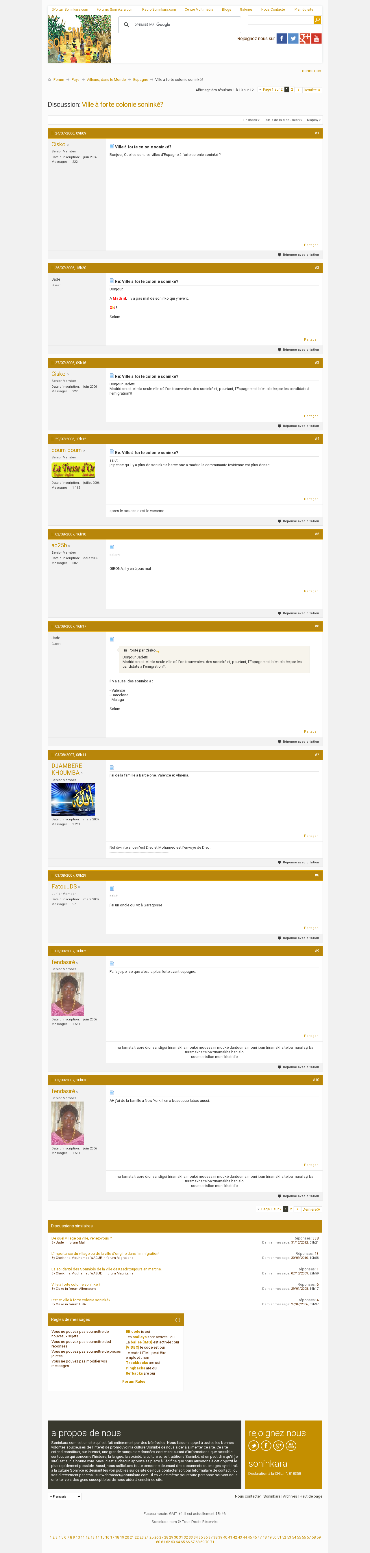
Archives (290, 1496)
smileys (140, 1337)
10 (78, 1537)
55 (299, 1537)
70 (207, 1542)
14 (97, 1537)
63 (173, 1542)
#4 (317, 438)
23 (142, 1537)
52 (284, 1537)
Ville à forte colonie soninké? (122, 104)
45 (250, 1537)
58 (314, 1537)
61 (163, 1542)
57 (309, 1537)
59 (319, 1537)
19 (122, 1537)
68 (197, 1542)
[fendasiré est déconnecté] (67, 994)
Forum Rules (133, 1381)
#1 (317, 133)
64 (178, 1542)
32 (186, 1537)
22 (137, 1537)
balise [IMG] (141, 1342)
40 (225, 1537)
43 (240, 1537)
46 (255, 1537)
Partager (311, 245)
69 (202, 1542)
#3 (317, 362)
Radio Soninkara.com (159, 10)
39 (220, 1537)
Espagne (140, 79)
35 (201, 1537)
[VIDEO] (132, 1347)
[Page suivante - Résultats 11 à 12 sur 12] (298, 90)
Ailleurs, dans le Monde (106, 79)
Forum (58, 79)
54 (294, 1537)
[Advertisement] (217, 58)
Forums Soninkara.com (115, 10)
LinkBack (250, 120)
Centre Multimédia (199, 10)
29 (171, 1537)
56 (304, 1537)
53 (289, 1537)
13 (92, 1537)
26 (156, 1537)
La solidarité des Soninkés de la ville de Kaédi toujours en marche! (106, 1269)
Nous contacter (248, 1496)
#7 (317, 754)
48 (264, 1537)
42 (235, 1537)
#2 (317, 267)
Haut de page (311, 1496)
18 (117, 1537)
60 (158, 1542)
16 (107, 1537)
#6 (317, 626)
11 (83, 1537)
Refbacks (134, 1373)
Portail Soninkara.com (70, 10)
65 (183, 1542)
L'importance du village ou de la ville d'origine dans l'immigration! (105, 1253)
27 (161, 1537)
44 (245, 1537)
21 (132, 1537)
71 (212, 1542)
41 (230, 1537)
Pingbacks (135, 1368)
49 (269, 1537)
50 (274, 1537)
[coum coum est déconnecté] (73, 469)
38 (215, 1537)
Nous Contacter (273, 10)
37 (210, 1537)
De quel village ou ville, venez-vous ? (81, 1238)
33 (191, 1537)
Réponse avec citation (301, 255)
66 (188, 1542)
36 (206, 1537)
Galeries (246, 10)
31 (181, 1537)
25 (151, 1537)
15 (102, 1537)
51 (279, 1537)
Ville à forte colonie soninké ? (76, 1284)
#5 (317, 534)
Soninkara (271, 1496)
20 (127, 1537)
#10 (316, 1080)
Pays (75, 79)
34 (196, 1537)
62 (168, 1542)
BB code (133, 1331)
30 (176, 1537)
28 (166, 1537)
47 (260, 1537)
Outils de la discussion (282, 120)
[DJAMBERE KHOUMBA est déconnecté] (73, 799)
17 (112, 1537)
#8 (317, 875)
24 (147, 1537)
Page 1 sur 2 (273, 89)
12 (88, 1537)
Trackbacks (137, 1362)
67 (192, 1542)
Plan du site (304, 10)
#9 (317, 951)
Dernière (310, 90)
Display (312, 120)
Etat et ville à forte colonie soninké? (80, 1300)
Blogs (226, 10)
